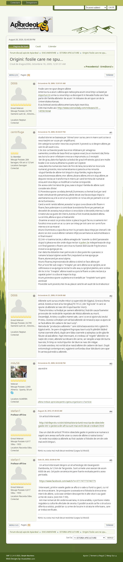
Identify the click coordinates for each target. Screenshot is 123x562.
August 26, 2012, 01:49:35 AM (50, 411)
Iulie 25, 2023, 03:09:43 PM (49, 459)
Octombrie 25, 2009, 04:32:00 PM (52, 363)
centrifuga (17, 132)
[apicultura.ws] (12, 395)
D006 (14, 83)
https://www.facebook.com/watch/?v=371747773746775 (67, 481)
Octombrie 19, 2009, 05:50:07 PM (52, 132)
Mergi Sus (13, 525)
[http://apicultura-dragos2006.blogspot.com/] (12, 116)
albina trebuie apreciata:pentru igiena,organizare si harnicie (64, 402)
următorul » (106, 66)
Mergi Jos (13, 75)
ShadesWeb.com (28, 559)
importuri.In (44, 95)
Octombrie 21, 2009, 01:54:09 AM (52, 295)
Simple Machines (27, 556)
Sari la (69, 537)
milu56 (15, 363)
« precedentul (91, 66)
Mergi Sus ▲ (112, 555)
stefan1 (15, 411)
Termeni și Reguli (97, 555)
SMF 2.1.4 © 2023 (13, 556)
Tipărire (109, 75)
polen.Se (85, 242)
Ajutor (85, 555)
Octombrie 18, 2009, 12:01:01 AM (52, 83)
